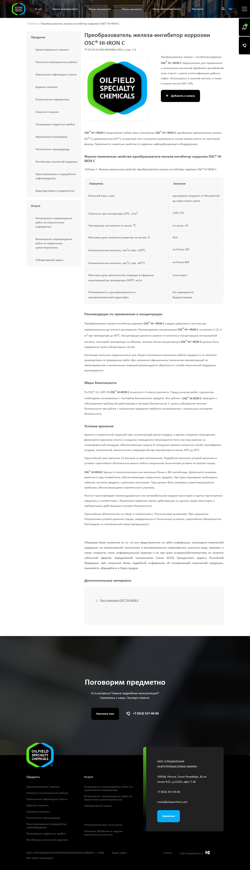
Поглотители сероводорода (53, 149)
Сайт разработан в (192, 853)
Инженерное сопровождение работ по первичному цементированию (54, 243)
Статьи (168, 853)
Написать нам (105, 713)
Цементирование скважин (52, 49)
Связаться (168, 816)
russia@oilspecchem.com (172, 802)
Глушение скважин (47, 112)
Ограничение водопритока (52, 99)
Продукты (38, 37)
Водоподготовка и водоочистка (55, 190)
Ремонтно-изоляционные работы (56, 62)
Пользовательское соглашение (103, 824)
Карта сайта (119, 853)
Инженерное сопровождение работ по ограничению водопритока (54, 222)
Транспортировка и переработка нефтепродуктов (56, 176)
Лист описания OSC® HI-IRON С (119, 600)
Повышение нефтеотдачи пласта (56, 74)
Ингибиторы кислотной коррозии (56, 161)
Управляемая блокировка (51, 136)
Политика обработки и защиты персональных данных (103, 833)
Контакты (198, 9)
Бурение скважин (47, 87)
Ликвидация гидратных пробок (55, 124)
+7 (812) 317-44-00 (146, 713)
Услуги (88, 777)
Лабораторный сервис (50, 260)
